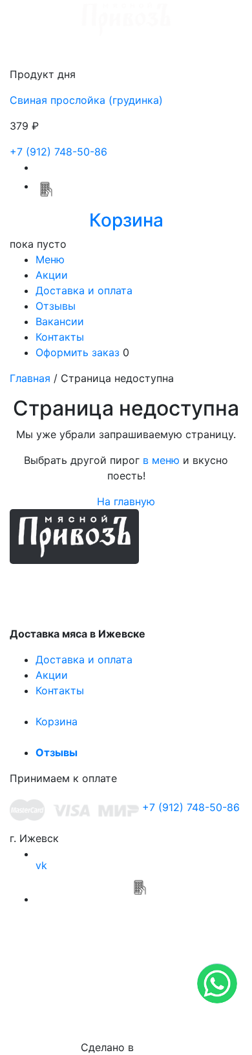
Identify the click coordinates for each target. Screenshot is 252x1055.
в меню (161, 460)
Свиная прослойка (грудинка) (86, 100)
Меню (50, 259)
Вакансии (60, 321)
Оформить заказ (78, 352)
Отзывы (56, 305)
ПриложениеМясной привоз (139, 918)
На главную (126, 501)
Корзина (57, 721)
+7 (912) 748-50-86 (58, 151)
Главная (30, 378)
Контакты (60, 336)
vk (41, 865)
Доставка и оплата (84, 290)
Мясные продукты (104, 582)
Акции (52, 274)
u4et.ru (154, 1047)
